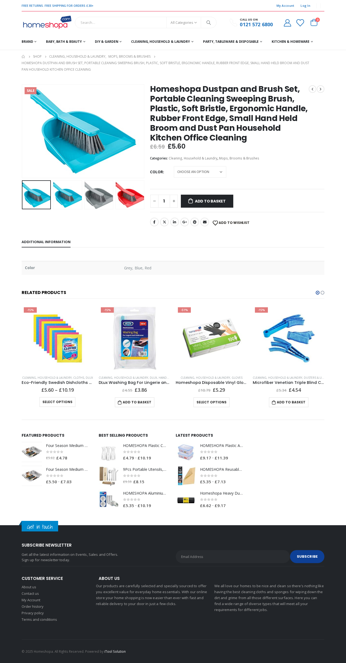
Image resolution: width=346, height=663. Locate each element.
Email (204, 222)
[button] (317, 292)
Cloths (78, 378)
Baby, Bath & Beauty (64, 41)
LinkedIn (174, 222)
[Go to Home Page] (23, 56)
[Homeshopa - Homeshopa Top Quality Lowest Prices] (47, 22)
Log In (305, 6)
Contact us (30, 593)
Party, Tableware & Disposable (231, 41)
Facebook (154, 222)
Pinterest (194, 222)
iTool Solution (115, 651)
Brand (27, 41)
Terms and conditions (39, 619)
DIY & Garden (106, 41)
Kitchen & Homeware (291, 41)
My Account (285, 6)
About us (29, 586)
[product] (32, 452)
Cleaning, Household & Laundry (160, 41)
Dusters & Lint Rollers (321, 378)
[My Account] (287, 22)
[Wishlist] (300, 22)
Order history (33, 606)
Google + (184, 222)
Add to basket (210, 201)
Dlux (89, 378)
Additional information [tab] (46, 241)
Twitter (164, 222)
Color (156, 171)
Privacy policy (33, 612)
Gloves (237, 378)
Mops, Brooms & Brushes (239, 158)
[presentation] (23, 131)
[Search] (208, 22)
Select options (57, 402)
